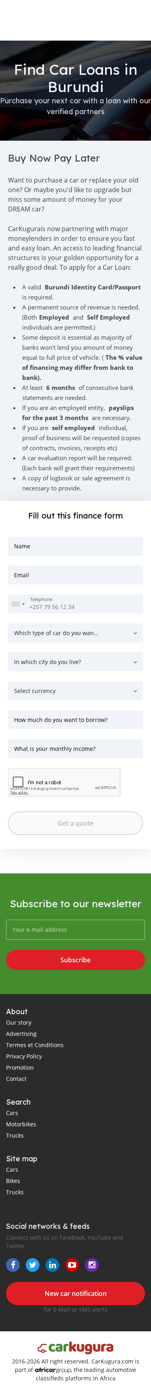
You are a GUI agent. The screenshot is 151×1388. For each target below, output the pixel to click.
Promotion (20, 1067)
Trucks (15, 1135)
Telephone (41, 600)
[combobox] (17, 604)
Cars (12, 1113)
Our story (18, 1022)
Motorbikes (21, 1124)
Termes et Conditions (35, 1045)
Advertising (21, 1033)
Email (21, 575)
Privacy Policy (24, 1056)
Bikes (13, 1181)
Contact (16, 1079)
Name (22, 546)
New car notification (76, 1293)
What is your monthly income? (54, 748)
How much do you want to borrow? (61, 720)
